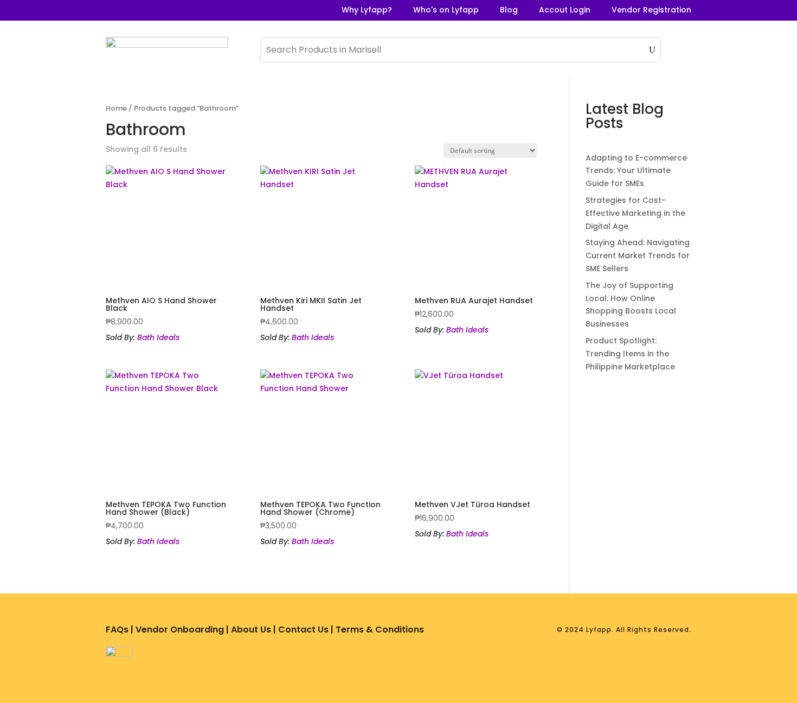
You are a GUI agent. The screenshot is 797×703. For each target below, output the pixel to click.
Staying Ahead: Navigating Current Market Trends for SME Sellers (638, 255)
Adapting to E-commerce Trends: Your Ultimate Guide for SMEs (636, 170)
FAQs (117, 629)
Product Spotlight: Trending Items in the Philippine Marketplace (630, 353)
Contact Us (303, 629)
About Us (251, 629)
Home (116, 108)
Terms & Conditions (380, 629)
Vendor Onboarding (180, 629)
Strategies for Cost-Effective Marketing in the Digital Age (635, 213)
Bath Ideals (158, 337)
